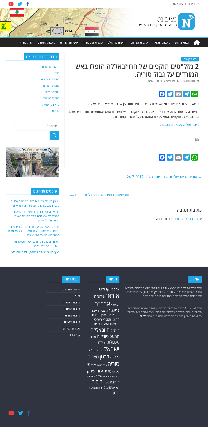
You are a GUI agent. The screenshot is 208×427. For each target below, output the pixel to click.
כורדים (100, 350)
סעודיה (109, 371)
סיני (117, 371)
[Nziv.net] (197, 42)
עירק (91, 371)
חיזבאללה (100, 329)
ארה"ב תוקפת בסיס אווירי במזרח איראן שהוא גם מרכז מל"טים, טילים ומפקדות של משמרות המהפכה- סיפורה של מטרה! (33, 231)
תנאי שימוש (182, 42)
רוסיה (96, 381)
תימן (116, 392)
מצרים (93, 357)
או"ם (116, 289)
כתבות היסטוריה (93, 42)
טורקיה (103, 336)
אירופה (99, 296)
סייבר (93, 365)
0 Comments (167, 81)
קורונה (114, 382)
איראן (112, 296)
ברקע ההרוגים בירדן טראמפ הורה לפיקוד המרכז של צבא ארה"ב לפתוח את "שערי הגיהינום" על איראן (36, 216)
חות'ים (114, 330)
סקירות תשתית (69, 42)
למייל (143, 316)
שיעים (107, 387)
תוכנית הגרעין (96, 387)
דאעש (95, 310)
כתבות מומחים (46, 42)
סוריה (113, 364)
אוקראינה (105, 289)
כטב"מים (92, 350)
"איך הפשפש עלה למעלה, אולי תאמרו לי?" (35, 252)
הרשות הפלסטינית (106, 324)
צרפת (99, 376)
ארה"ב (102, 304)
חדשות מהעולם (116, 42)
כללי (56, 73)
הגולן (104, 315)
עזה (99, 371)
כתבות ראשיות (161, 42)
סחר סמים (102, 365)
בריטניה (113, 310)
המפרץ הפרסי (102, 319)
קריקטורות (26, 42)
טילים (93, 336)
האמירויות (113, 315)
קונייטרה (91, 376)
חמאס (114, 336)
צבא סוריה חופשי (111, 376)
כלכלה (114, 356)
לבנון (104, 356)
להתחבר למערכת (187, 219)
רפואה (115, 388)
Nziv (151, 81)
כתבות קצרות (139, 42)
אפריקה (115, 305)
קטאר (106, 382)
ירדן (100, 342)
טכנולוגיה (111, 342)
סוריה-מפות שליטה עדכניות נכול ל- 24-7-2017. (164, 176)
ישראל (111, 349)
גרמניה (104, 310)
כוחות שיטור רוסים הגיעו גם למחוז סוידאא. (99, 194)
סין (88, 364)
